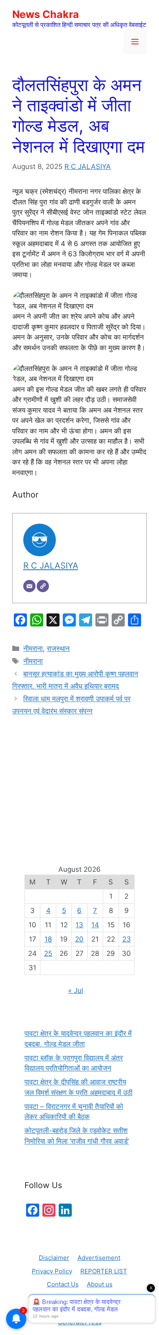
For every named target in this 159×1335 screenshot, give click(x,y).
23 (126, 939)
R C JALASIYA (87, 166)
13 (79, 925)
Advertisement (98, 1258)
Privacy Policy (52, 1271)
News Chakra (45, 14)
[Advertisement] (79, 781)
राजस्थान (58, 648)
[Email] (29, 586)
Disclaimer (54, 1258)
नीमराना (33, 648)
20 (79, 939)
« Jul (75, 990)
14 (95, 925)
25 (48, 953)
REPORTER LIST (103, 1271)
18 (48, 939)
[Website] (43, 586)
